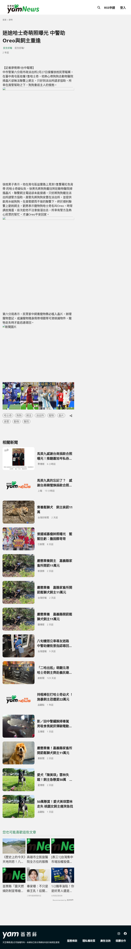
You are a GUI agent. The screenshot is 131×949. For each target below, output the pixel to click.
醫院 (26, 421)
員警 (6, 421)
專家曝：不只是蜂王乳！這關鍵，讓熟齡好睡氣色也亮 (37, 888)
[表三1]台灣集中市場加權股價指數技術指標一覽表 (62, 859)
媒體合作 (121, 940)
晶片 (61, 415)
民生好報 (7, 47)
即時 (11, 19)
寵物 (51, 415)
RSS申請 (109, 8)
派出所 (40, 415)
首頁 (4, 19)
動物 (16, 421)
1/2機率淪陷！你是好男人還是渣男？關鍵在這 (62, 888)
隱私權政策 (88, 940)
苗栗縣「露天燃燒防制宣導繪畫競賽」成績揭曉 (13, 888)
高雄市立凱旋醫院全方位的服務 (37, 859)
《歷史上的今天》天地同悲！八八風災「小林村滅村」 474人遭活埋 (14, 859)
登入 (123, 8)
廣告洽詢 (105, 940)
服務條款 (72, 940)
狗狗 (19, 415)
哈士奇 (8, 415)
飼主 (28, 415)
